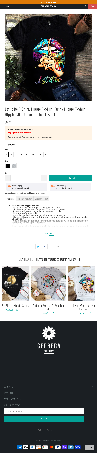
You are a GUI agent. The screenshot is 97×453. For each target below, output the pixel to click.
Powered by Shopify (55, 440)
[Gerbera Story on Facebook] (44, 430)
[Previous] (4, 291)
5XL (46, 154)
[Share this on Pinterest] (51, 246)
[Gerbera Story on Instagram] (53, 430)
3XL (33, 154)
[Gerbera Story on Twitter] (40, 430)
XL (21, 154)
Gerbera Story (48, 6)
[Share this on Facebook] (44, 246)
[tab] (10, 198)
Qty (6, 173)
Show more (48, 233)
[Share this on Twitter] (38, 246)
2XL (27, 154)
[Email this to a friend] (58, 246)
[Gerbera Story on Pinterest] (48, 430)
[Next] (92, 291)
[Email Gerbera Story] (57, 430)
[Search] (85, 6)
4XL (40, 154)
